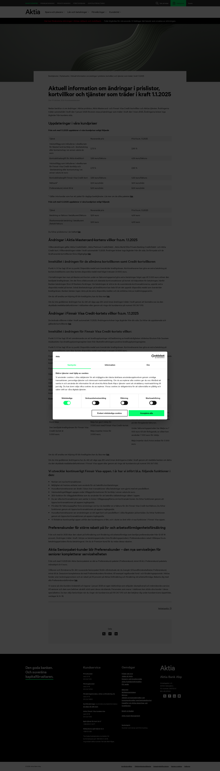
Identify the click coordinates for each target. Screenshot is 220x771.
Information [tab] (110, 365)
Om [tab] (148, 365)
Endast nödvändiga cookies (109, 413)
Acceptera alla (146, 413)
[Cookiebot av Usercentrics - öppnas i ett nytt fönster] (153, 356)
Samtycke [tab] (71, 365)
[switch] (95, 403)
